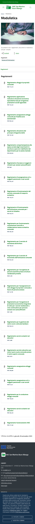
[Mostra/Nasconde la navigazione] (3, 7)
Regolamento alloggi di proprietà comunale (18, 83)
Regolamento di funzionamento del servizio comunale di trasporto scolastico (19, 193)
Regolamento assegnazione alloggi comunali (18, 367)
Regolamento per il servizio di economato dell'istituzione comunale (19, 256)
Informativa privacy (6, 483)
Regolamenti (4, 69)
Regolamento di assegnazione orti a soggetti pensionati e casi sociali (19, 178)
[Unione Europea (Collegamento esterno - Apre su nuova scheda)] (17, 447)
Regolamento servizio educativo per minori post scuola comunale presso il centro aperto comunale (19, 352)
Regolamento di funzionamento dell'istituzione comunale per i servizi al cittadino (17, 209)
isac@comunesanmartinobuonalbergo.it (16, 473)
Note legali (4, 486)
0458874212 (7, 470)
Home (2, 14)
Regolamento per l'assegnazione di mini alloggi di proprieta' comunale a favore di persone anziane (19, 288)
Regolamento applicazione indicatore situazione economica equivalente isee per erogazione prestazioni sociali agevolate (18, 100)
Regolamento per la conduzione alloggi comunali (17, 395)
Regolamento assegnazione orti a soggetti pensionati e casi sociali (18, 381)
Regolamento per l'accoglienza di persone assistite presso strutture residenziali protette (18, 272)
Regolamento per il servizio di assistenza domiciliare (17, 242)
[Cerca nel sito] (30, 7)
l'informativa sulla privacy (22, 512)
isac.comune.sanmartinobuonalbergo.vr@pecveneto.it (19, 476)
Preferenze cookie (15, 510)
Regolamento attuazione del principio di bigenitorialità (16, 132)
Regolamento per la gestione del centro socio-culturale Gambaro (18, 323)
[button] (10, 2)
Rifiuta (19, 517)
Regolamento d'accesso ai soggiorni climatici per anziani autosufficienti (19, 164)
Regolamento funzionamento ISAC (18, 423)
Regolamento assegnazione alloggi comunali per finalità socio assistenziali (18, 117)
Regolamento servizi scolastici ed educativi (18, 337)
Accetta (18, 520)
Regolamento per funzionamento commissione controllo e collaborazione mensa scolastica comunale (18, 226)
